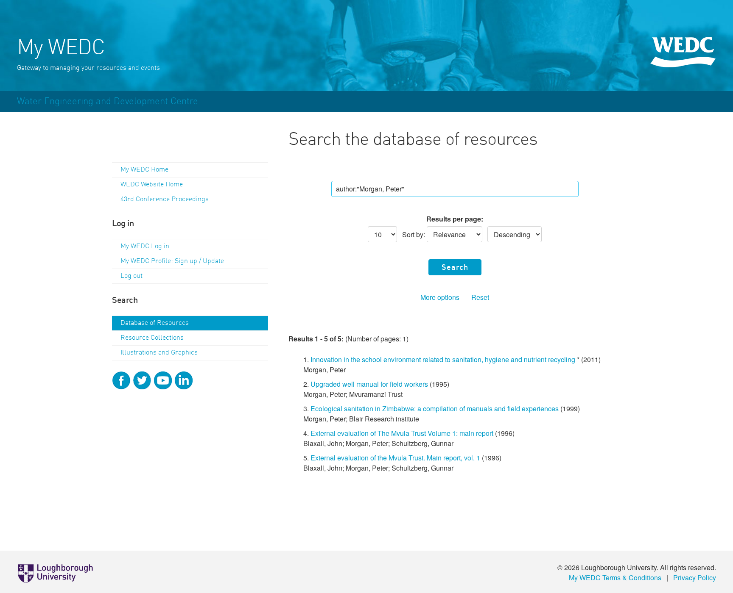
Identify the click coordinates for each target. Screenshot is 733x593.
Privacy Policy (694, 577)
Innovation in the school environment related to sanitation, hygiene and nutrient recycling (443, 359)
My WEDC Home (144, 169)
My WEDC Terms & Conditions (615, 577)
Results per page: (454, 219)
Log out (131, 276)
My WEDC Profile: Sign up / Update (172, 261)
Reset (480, 297)
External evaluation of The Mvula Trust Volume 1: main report (402, 433)
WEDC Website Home (151, 184)
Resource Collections (152, 338)
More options (439, 297)
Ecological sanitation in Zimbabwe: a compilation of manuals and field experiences (435, 408)
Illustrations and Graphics (159, 352)
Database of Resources (154, 323)
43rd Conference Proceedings (164, 199)
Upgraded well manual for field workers (369, 384)
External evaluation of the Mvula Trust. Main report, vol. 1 (395, 458)
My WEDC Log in (144, 246)
